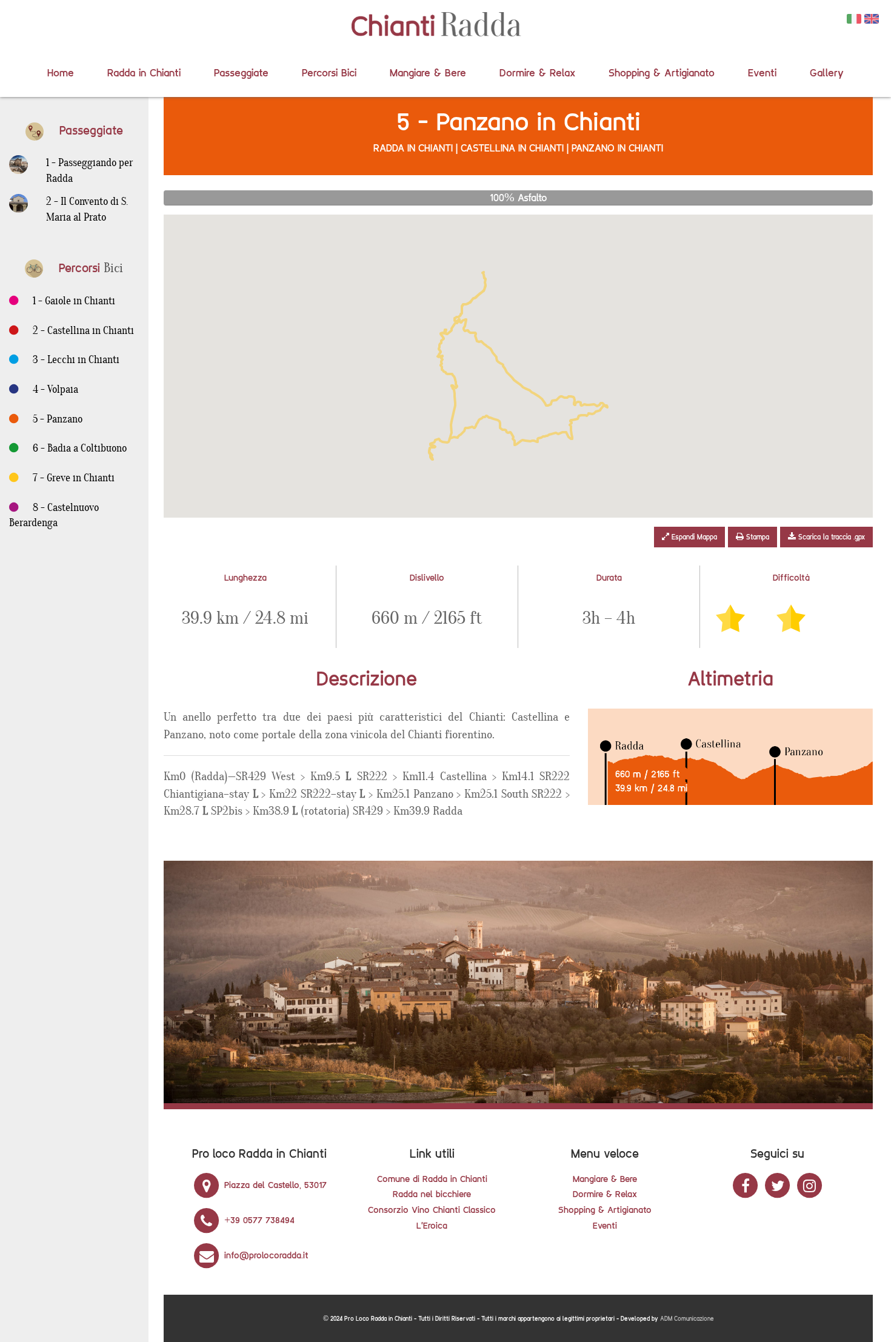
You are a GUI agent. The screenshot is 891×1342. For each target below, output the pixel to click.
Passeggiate (241, 72)
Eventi (762, 72)
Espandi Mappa (693, 537)
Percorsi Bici (329, 72)
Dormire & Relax (537, 72)
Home (60, 72)
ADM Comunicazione (687, 1318)
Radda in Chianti (144, 72)
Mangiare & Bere (428, 72)
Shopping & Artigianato (662, 72)
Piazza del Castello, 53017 (274, 1184)
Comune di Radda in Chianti (432, 1178)
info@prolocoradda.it (265, 1255)
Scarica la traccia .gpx (830, 537)
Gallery (827, 72)
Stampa (756, 537)
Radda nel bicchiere (432, 1193)
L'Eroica (431, 1225)
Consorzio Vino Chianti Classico (432, 1209)
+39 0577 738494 (258, 1219)
